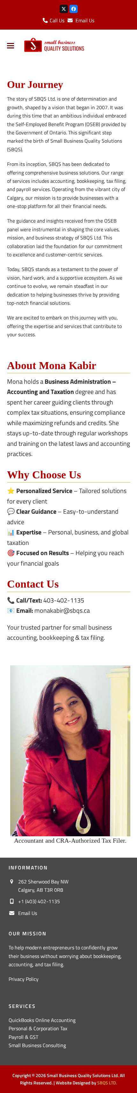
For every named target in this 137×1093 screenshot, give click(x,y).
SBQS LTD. (107, 1082)
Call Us (56, 20)
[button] (10, 45)
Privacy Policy (24, 979)
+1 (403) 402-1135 (39, 901)
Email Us (85, 20)
